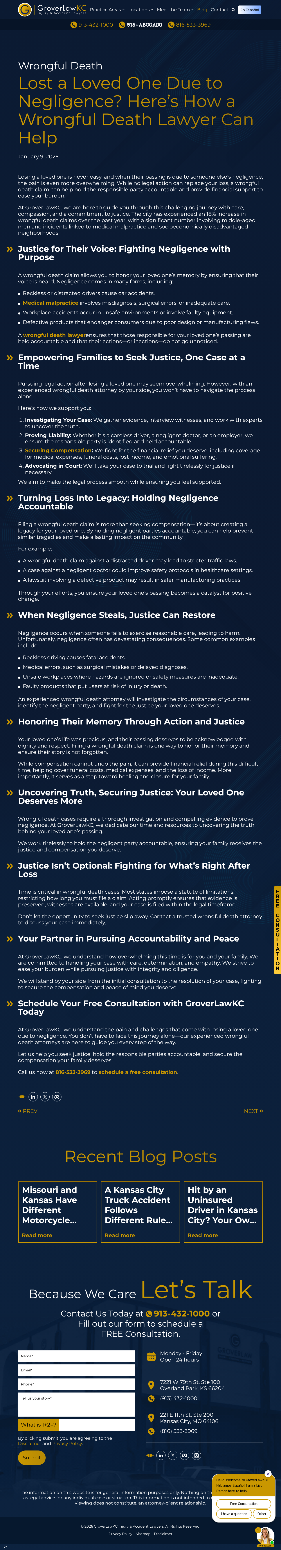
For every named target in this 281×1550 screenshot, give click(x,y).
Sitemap (143, 1534)
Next (251, 1111)
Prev (30, 1111)
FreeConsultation (278, 929)
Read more (37, 1235)
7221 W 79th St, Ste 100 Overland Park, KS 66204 (192, 1385)
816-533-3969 (193, 25)
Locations (139, 9)
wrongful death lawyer (54, 335)
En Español (249, 10)
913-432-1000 (96, 25)
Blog (202, 9)
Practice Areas (105, 9)
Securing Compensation (58, 450)
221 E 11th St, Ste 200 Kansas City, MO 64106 (189, 1418)
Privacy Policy (67, 1443)
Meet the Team (173, 9)
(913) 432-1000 (178, 1398)
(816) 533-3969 (179, 1431)
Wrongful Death (60, 65)
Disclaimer (29, 1443)
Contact (219, 9)
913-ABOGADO (144, 25)
